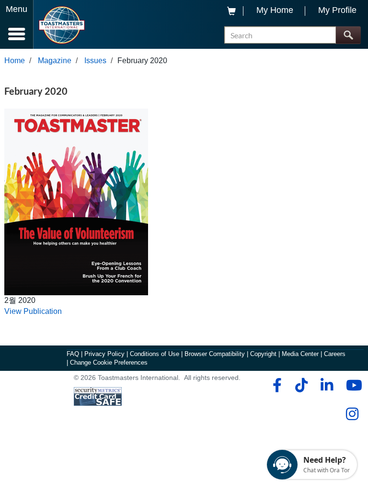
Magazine (54, 60)
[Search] (348, 35)
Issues (95, 60)
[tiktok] (301, 385)
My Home (274, 10)
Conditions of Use (154, 353)
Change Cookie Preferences (109, 362)
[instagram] (352, 414)
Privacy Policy (104, 353)
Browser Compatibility (214, 353)
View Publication (33, 311)
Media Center (300, 353)
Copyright (263, 353)
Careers (334, 353)
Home (14, 60)
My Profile (337, 10)
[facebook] (276, 385)
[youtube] (352, 385)
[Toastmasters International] (61, 25)
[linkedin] (326, 385)
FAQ (73, 353)
